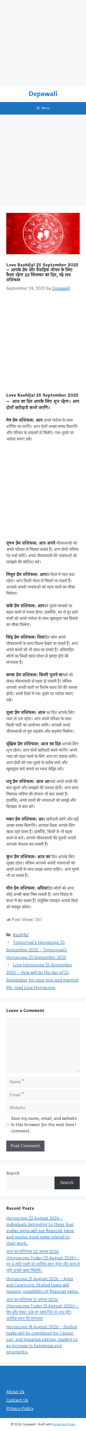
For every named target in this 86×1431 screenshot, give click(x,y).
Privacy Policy (20, 1408)
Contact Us (17, 1400)
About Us (15, 1392)
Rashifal (21, 935)
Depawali (43, 94)
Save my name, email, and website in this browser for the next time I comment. (44, 1124)
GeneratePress (64, 1424)
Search (13, 1173)
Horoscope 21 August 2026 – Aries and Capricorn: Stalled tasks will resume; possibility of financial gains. (42, 1285)
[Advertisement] (43, 43)
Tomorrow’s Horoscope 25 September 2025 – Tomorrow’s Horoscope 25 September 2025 (36, 950)
